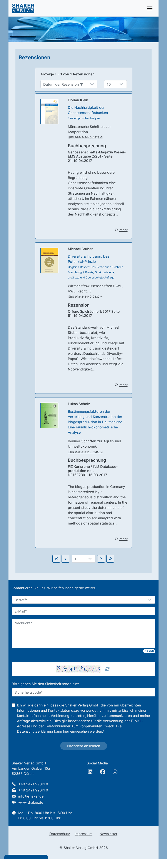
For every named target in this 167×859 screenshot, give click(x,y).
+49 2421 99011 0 (33, 784)
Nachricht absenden (83, 746)
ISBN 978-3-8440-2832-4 (85, 296)
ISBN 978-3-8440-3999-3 (85, 451)
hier (66, 731)
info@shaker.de (30, 796)
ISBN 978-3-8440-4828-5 (85, 137)
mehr (123, 230)
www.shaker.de (30, 802)
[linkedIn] (90, 772)
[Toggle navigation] (149, 8)
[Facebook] (102, 772)
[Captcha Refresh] (107, 669)
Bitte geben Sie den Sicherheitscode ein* (45, 684)
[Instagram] (115, 772)
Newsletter (108, 834)
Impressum (83, 834)
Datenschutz (59, 834)
